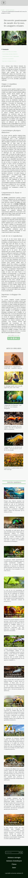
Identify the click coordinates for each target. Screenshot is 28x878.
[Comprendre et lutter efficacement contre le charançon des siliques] (14, 761)
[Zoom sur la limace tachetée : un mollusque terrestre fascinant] (14, 641)
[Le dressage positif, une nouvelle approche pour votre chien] (13, 378)
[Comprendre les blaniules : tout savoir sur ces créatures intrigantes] (13, 397)
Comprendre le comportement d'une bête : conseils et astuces (13, 367)
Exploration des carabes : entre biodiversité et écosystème (14, 498)
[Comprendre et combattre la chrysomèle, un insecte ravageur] (14, 522)
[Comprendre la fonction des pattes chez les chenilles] (14, 790)
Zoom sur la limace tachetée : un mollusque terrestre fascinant (14, 646)
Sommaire (6, 49)
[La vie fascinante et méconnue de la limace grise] (14, 671)
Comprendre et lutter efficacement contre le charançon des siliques (14, 765)
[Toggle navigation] (4, 2)
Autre (14, 867)
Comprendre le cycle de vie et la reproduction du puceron (14, 587)
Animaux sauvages (10, 10)
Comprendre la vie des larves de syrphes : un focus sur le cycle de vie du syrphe (13, 448)
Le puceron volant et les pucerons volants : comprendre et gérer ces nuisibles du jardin (14, 557)
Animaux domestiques (14, 861)
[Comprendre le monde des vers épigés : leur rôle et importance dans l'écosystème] (13, 418)
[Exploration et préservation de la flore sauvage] (13, 460)
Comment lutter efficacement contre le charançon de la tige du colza (14, 706)
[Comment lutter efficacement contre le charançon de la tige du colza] (14, 701)
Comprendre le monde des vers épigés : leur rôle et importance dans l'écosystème (13, 428)
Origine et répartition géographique (9, 51)
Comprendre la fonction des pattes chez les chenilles (14, 795)
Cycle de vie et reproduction (8, 58)
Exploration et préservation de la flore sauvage (14, 824)
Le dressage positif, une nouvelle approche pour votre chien (13, 386)
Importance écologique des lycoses (9, 61)
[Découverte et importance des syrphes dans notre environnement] (14, 611)
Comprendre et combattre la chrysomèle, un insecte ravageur (14, 527)
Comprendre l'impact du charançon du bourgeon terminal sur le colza (14, 735)
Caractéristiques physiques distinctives (10, 54)
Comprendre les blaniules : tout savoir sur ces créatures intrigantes (12, 407)
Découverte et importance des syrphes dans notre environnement (14, 616)
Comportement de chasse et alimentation (10, 56)
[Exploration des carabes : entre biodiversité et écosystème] (14, 493)
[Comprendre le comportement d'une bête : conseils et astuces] (13, 358)
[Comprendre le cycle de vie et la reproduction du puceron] (14, 582)
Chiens (14, 864)
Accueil (2, 10)
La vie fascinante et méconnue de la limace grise (14, 676)
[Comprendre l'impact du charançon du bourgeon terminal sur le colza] (14, 730)
